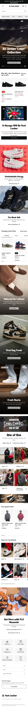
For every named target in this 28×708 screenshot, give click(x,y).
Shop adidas (13, 308)
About (4, 665)
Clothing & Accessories (19, 489)
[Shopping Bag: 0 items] (25, 6)
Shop (4, 669)
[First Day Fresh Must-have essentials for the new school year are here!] (14, 340)
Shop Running (13, 183)
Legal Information (7, 673)
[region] (14, 2)
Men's (13, 16)
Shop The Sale (8, 59)
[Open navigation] (3, 6)
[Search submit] (25, 11)
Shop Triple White (13, 407)
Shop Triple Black (13, 224)
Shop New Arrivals (13, 358)
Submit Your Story (18, 443)
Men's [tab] (16, 235)
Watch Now (6, 443)
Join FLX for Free (13, 632)
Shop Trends (23, 231)
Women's (20, 16)
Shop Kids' (19, 62)
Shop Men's (19, 59)
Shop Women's (8, 62)
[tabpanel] (14, 90)
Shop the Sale (23, 74)
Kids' (3, 488)
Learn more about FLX (13, 629)
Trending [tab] (6, 235)
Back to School (5, 16)
